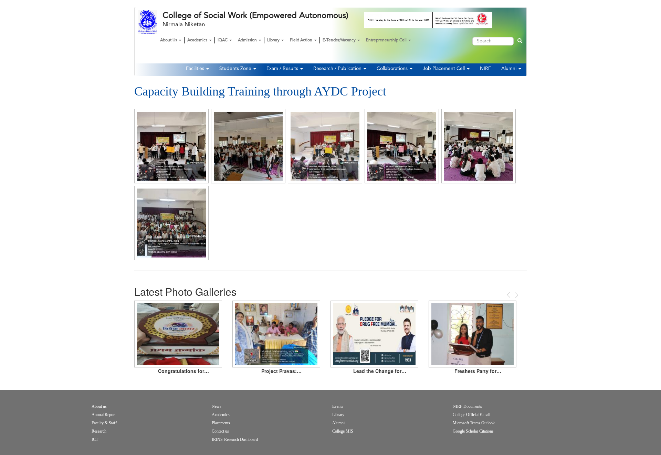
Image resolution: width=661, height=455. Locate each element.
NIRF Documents (467, 406)
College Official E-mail (471, 414)
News (216, 406)
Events (337, 406)
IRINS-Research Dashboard (235, 439)
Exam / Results (283, 68)
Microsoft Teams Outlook (474, 423)
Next (516, 295)
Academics (197, 40)
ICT (95, 439)
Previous (509, 294)
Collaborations (393, 68)
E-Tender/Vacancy (340, 40)
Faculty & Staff (104, 423)
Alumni (509, 68)
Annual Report (104, 414)
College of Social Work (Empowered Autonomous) (255, 15)
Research (99, 431)
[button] (171, 146)
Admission (248, 40)
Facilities (196, 68)
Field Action (301, 40)
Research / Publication (338, 68)
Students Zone (236, 68)
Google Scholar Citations (473, 431)
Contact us (220, 431)
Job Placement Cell (444, 68)
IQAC (223, 40)
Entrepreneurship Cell (387, 40)
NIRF (485, 68)
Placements (221, 423)
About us (99, 406)
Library (274, 40)
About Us (169, 40)
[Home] (150, 22)
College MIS (342, 431)
